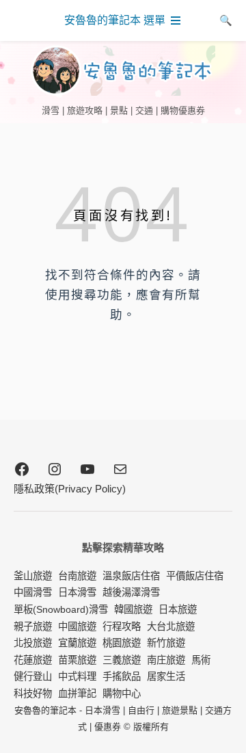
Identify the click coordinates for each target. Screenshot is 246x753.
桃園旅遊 (121, 642)
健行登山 (33, 676)
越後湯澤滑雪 (131, 592)
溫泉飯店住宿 (131, 575)
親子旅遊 (33, 626)
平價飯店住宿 (194, 575)
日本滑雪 (77, 592)
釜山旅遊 (33, 575)
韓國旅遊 (133, 609)
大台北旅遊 (171, 626)
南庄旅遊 (166, 660)
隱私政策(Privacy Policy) (70, 488)
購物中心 (121, 693)
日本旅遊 (178, 609)
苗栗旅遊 (77, 660)
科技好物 (33, 693)
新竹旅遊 (166, 642)
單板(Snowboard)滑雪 (61, 609)
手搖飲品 (121, 676)
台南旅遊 (77, 575)
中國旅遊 (77, 626)
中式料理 (77, 676)
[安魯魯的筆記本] (123, 70)
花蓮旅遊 (33, 660)
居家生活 (166, 676)
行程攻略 (121, 626)
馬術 (200, 660)
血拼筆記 (77, 693)
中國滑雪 (33, 592)
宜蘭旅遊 (77, 642)
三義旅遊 (121, 660)
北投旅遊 (33, 642)
